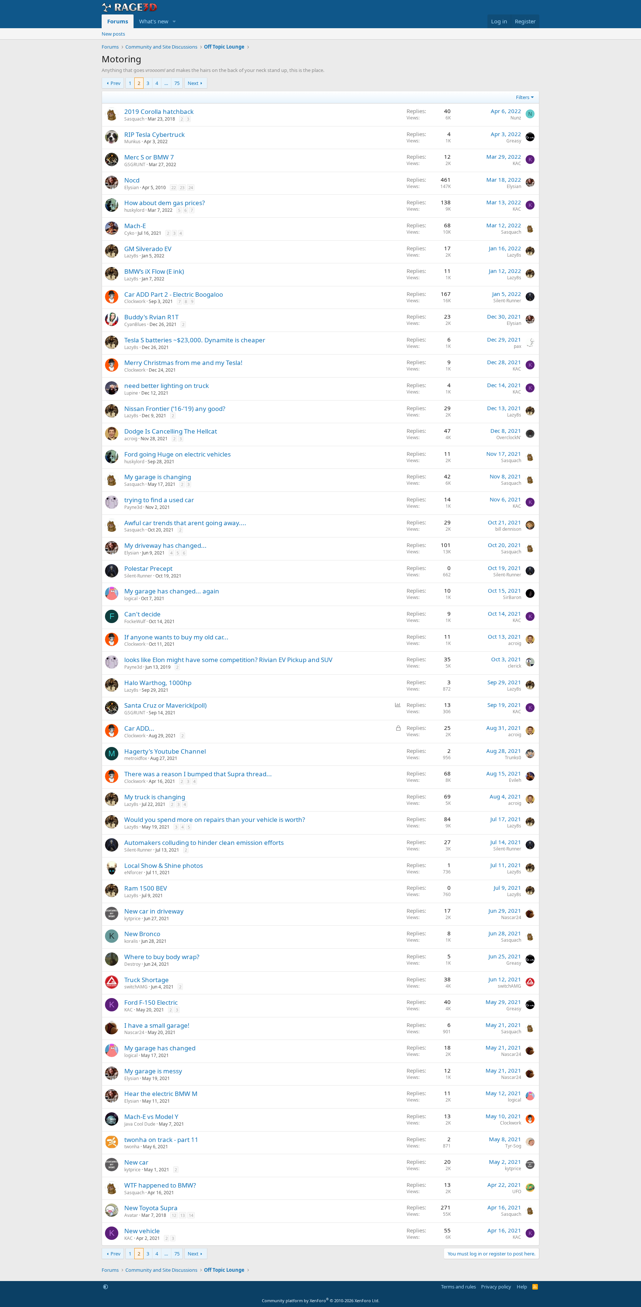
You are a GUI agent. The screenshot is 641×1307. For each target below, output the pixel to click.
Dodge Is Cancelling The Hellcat (170, 431)
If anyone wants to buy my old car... (176, 637)
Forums (117, 21)
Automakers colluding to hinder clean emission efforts (204, 842)
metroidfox (135, 758)
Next (193, 83)
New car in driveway (154, 911)
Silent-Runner (507, 300)
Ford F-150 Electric (151, 1002)
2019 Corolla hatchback (159, 111)
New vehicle (142, 1231)
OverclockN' (508, 437)
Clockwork (134, 301)
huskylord (134, 210)
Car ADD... (139, 728)
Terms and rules (458, 1286)
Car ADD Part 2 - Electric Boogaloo (173, 294)
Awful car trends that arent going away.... (185, 522)
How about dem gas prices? (164, 202)
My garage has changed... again (171, 591)
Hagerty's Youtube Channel (165, 751)
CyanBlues (135, 324)
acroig (130, 438)
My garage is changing (157, 477)
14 (191, 1215)
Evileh (515, 780)
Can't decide (142, 614)
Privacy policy (496, 1286)
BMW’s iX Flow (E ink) (154, 271)
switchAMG (136, 987)
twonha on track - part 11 (161, 1139)
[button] (174, 21)
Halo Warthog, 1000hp (157, 682)
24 (190, 187)
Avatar (131, 1215)
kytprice (132, 918)
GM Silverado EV (147, 248)
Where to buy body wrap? (161, 956)
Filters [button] (522, 97)
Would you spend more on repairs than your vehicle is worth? (214, 819)
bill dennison (508, 529)
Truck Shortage (146, 979)
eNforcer (133, 872)
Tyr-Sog (513, 1146)
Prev (116, 83)
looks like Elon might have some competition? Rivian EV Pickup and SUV (228, 659)
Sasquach (134, 119)
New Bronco (142, 933)
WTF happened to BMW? (160, 1185)
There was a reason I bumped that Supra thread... (198, 774)
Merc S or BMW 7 (149, 157)
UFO (516, 1191)
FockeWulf (134, 621)
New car (136, 1162)
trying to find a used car (159, 500)
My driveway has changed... (165, 545)
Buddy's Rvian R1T (151, 317)
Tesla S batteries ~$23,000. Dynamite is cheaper (194, 340)
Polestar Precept (148, 568)
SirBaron (512, 597)
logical (131, 598)
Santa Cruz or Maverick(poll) (165, 705)
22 (173, 187)
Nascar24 (511, 917)
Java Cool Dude (139, 1124)
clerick (514, 666)
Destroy (132, 964)
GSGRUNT (134, 164)
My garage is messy (153, 1071)
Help (522, 1286)
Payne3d (133, 507)
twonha (131, 1146)
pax (517, 346)
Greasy (513, 141)
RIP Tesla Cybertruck (154, 134)
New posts (113, 33)
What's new (153, 21)
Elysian (131, 187)
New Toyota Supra (151, 1208)
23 (182, 187)
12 (174, 1215)
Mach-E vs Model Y (151, 1116)
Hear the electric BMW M (160, 1093)
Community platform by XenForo (320, 1300)
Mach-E (135, 225)
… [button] (166, 83)
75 (177, 83)
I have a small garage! (157, 1025)
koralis (131, 941)
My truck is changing (154, 797)
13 (182, 1215)
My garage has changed (159, 1048)
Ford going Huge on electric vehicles (177, 454)
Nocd (131, 180)
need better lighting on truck (166, 385)
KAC (517, 163)
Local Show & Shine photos (163, 865)
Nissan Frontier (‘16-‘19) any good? (174, 408)
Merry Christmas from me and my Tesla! (183, 362)
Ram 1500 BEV (145, 888)
